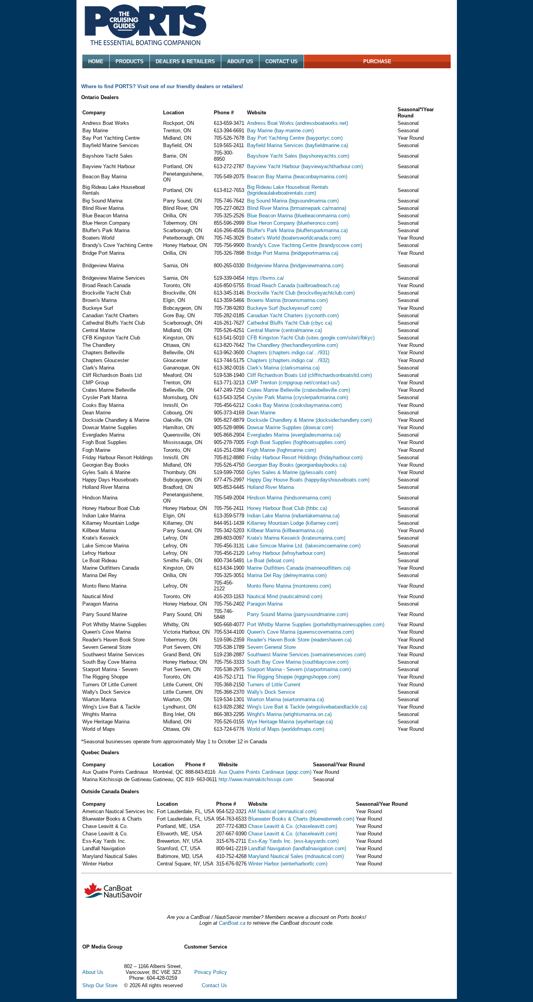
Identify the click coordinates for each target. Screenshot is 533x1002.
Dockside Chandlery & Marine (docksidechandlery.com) (309, 420)
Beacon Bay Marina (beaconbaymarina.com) (297, 176)
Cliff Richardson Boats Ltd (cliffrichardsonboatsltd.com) (309, 375)
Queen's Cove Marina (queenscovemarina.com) (300, 632)
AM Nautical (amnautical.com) (282, 811)
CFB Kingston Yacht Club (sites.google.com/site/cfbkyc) (311, 338)
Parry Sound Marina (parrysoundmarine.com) (297, 614)
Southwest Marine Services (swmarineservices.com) (306, 654)
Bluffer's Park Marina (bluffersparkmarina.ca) (297, 230)
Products (129, 61)
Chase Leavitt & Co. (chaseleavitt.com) (292, 826)
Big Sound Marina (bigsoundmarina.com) (293, 201)
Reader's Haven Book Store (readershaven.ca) (299, 640)
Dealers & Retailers (185, 61)
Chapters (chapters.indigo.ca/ (280, 352)
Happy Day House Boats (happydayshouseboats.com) (308, 480)
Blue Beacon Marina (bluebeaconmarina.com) (298, 216)
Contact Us (281, 61)
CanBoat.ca (232, 923)
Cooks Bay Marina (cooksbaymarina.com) (294, 405)
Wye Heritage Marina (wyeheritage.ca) (290, 722)
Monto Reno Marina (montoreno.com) (289, 586)
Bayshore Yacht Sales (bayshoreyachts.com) (298, 156)
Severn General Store (271, 647)
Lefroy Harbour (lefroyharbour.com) (286, 553)
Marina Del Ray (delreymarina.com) (287, 575)
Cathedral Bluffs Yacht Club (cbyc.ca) (289, 323)
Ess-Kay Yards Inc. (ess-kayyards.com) (293, 841)
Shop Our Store (99, 985)
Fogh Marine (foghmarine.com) (281, 450)
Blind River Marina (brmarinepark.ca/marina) (296, 208)
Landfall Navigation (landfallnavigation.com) (297, 848)
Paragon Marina (264, 604)
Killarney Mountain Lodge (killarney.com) (292, 523)
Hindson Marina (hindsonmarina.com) (289, 498)
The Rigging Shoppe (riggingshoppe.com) (293, 677)
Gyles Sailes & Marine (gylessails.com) (291, 472)
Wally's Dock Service (271, 692)
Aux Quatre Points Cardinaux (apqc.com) (265, 772)
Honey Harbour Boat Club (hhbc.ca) (287, 508)
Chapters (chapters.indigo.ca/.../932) (288, 360)
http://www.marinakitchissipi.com (256, 779)
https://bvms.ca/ (265, 278)
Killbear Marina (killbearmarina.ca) (285, 530)
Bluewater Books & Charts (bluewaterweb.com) (301, 819)
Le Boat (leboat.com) (270, 560)
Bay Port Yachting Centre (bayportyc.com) (295, 138)
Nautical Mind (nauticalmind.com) (284, 596)
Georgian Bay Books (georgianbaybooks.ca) (296, 465)
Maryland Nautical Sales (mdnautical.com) (296, 856)
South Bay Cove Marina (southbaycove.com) (297, 662)
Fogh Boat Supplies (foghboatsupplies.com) (296, 442)
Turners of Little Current (273, 685)
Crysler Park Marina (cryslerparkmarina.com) (297, 397)
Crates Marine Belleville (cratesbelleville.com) (298, 390)
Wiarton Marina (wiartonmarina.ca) (285, 699)
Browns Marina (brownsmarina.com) (287, 300)
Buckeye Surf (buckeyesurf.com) (284, 308)
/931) (323, 352)
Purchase (377, 61)
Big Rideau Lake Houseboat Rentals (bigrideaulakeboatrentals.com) (288, 190)
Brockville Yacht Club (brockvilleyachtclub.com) (301, 293)
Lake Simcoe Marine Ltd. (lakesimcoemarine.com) (304, 546)
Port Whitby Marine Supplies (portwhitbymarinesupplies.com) (315, 624)
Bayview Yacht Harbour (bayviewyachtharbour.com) (305, 166)
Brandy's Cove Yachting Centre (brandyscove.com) (304, 245)
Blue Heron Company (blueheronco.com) (292, 223)
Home (95, 61)
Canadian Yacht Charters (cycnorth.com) (293, 315)
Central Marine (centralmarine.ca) (284, 330)
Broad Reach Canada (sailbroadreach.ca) (293, 285)
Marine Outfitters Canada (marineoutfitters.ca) (298, 568)
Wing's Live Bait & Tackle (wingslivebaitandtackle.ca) (307, 707)
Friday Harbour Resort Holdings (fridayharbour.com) (304, 457)
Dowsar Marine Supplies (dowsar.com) (290, 427)
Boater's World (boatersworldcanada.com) (294, 238)
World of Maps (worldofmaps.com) (285, 729)
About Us (240, 61)
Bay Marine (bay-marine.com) (280, 130)
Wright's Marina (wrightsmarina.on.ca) (289, 714)
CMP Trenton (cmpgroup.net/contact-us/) (293, 383)
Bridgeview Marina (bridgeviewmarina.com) (295, 265)
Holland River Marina (270, 487)
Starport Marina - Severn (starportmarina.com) (299, 669)
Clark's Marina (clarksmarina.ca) (283, 368)
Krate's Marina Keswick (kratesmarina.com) (296, 538)
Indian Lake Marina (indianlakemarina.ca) (293, 516)
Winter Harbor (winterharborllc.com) (287, 864)
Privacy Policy (210, 972)
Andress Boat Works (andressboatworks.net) (297, 123)
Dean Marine (261, 413)
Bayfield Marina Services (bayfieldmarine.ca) (297, 145)
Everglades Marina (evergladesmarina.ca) (294, 435)
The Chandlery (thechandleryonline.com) (292, 345)
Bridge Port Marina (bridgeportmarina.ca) (292, 253)
